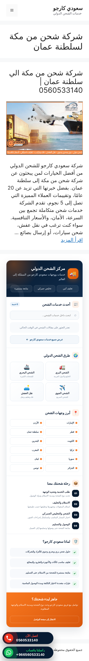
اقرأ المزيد (72, 240)
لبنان (37, 459)
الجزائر (71, 468)
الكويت (70, 441)
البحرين (35, 441)
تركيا (72, 450)
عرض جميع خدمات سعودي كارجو (44, 339)
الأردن (36, 422)
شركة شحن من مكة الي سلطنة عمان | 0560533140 (46, 81)
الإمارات (70, 422)
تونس (36, 468)
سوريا (71, 459)
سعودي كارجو (68, 8)
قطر (72, 432)
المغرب (35, 450)
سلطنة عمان (33, 432)
